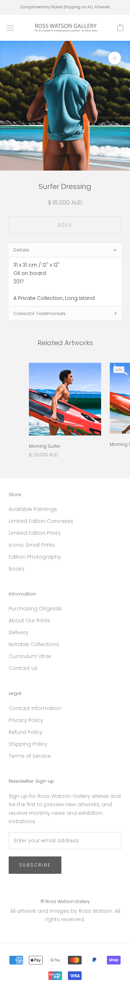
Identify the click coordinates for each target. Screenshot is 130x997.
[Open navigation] (10, 27)
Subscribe (35, 865)
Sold (65, 225)
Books (17, 568)
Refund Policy (26, 732)
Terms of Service (30, 756)
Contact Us (23, 668)
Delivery (19, 632)
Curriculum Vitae (30, 656)
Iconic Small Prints (32, 545)
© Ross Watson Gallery (65, 901)
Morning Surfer (44, 446)
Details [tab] (21, 249)
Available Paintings (33, 509)
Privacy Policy (26, 720)
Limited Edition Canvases (41, 521)
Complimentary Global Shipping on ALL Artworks (65, 7)
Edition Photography (35, 556)
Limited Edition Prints (35, 533)
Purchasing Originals (35, 608)
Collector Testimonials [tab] (39, 313)
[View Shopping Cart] (120, 27)
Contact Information (35, 708)
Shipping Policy (28, 744)
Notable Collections (34, 644)
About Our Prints (29, 620)
